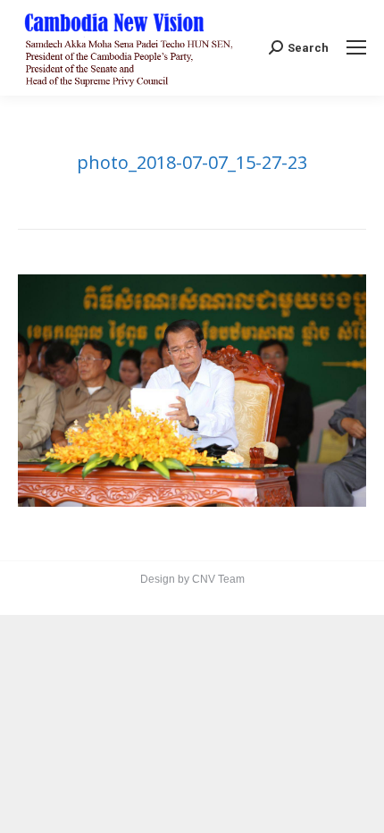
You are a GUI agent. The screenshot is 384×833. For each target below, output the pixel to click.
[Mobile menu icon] (356, 47)
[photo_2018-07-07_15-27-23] (192, 390)
